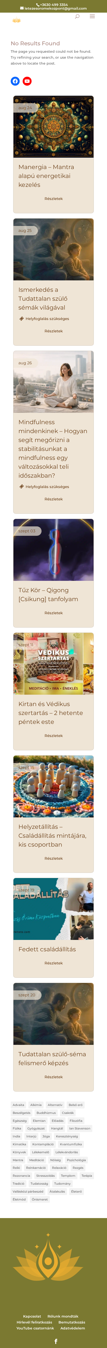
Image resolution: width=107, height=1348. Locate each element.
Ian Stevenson (79, 1128)
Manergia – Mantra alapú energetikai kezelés (46, 175)
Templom (68, 1175)
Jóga (46, 1136)
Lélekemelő (40, 1152)
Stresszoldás (45, 1175)
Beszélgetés (21, 1113)
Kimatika (19, 1144)
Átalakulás (57, 1191)
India (16, 1136)
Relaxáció (59, 1168)
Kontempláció (43, 1144)
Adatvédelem (72, 1328)
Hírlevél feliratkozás (34, 1322)
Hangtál (57, 1128)
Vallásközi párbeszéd (28, 1191)
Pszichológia (76, 1160)
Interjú (31, 1136)
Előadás (57, 1121)
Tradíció (18, 1183)
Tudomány (62, 1183)
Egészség (20, 1121)
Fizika (17, 1128)
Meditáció (36, 1160)
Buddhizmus (46, 1113)
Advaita (18, 1105)
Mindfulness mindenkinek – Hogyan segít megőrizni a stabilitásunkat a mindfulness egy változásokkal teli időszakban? (52, 448)
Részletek (54, 198)
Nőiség (55, 1160)
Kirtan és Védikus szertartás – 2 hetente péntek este (50, 712)
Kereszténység (67, 1136)
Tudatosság (39, 1183)
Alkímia (36, 1105)
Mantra (18, 1160)
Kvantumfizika (71, 1144)
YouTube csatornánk (35, 1328)
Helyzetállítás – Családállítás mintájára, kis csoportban (52, 835)
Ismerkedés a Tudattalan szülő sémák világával (42, 298)
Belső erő (76, 1105)
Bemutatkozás (71, 1322)
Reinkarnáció (36, 1168)
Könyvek (19, 1152)
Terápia (87, 1175)
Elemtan (39, 1121)
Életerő (76, 1191)
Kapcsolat (32, 1316)
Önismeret (40, 1199)
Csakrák (68, 1113)
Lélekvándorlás (66, 1152)
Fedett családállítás (47, 949)
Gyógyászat (36, 1128)
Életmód (19, 1199)
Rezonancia (21, 1175)
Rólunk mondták (63, 1316)
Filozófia (76, 1121)
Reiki (16, 1168)
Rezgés (78, 1168)
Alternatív (55, 1105)
